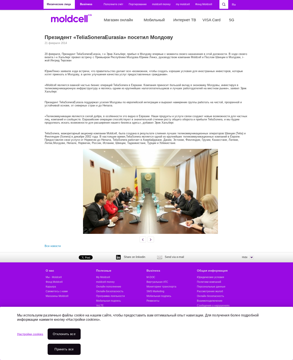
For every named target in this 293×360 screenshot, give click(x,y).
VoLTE (100, 305)
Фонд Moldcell (203, 4)
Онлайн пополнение (108, 286)
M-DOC (150, 277)
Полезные (103, 270)
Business (153, 270)
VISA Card (211, 20)
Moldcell (73, 20)
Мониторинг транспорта (161, 286)
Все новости (53, 246)
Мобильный (154, 20)
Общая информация (212, 270)
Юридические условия (210, 277)
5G (231, 20)
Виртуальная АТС (157, 281)
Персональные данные (211, 286)
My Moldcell (103, 277)
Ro (234, 4)
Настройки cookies (30, 334)
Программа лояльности (110, 296)
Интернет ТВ (184, 20)
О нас (50, 270)
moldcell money (161, 4)
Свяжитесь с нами (57, 291)
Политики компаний (209, 281)
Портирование (138, 4)
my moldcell (183, 4)
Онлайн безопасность (210, 296)
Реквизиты (152, 300)
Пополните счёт (113, 4)
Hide (245, 257)
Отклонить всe (64, 334)
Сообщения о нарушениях (213, 305)
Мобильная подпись (108, 300)
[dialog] (146, 333)
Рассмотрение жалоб (210, 291)
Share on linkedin (134, 257)
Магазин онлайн (118, 20)
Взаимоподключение (209, 300)
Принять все (64, 349)
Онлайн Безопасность (109, 291)
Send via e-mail (174, 257)
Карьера (51, 286)
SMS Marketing (155, 291)
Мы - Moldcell (54, 277)
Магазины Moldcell (57, 296)
